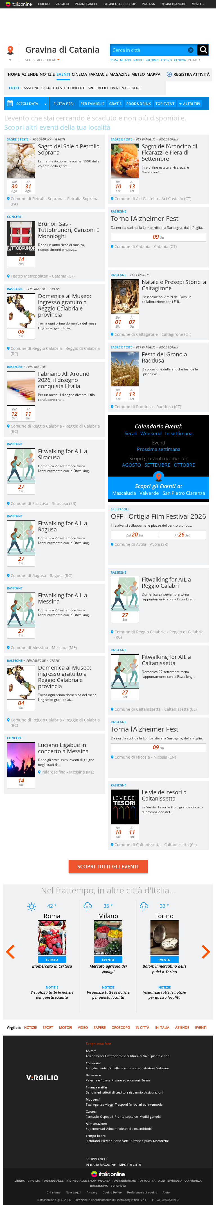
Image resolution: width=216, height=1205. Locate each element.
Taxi (89, 1104)
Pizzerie (106, 1141)
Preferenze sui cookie (142, 1192)
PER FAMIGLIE (92, 103)
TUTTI (13, 87)
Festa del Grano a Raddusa (164, 357)
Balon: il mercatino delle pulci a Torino (164, 968)
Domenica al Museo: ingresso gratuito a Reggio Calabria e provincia (64, 305)
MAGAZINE (119, 74)
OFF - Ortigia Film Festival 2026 (158, 516)
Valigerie (162, 1068)
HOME (14, 74)
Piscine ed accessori (126, 1080)
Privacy (92, 1192)
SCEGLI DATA (27, 103)
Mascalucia (124, 493)
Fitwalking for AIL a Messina (62, 598)
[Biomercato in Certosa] (52, 937)
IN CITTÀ (142, 1027)
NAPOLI (138, 60)
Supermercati (95, 1128)
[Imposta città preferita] (11, 50)
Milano (108, 915)
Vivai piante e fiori (156, 1056)
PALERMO (152, 60)
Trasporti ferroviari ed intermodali (139, 1104)
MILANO (125, 60)
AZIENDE (30, 74)
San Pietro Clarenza (184, 493)
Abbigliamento (96, 1068)
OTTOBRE (184, 465)
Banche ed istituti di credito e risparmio (114, 1092)
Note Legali (73, 1192)
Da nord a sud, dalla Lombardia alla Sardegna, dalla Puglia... (157, 227)
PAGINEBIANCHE (173, 4)
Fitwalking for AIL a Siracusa (62, 454)
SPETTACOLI (98, 87)
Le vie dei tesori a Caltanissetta (164, 795)
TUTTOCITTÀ (147, 1180)
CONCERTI (77, 87)
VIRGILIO (62, 4)
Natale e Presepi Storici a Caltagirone (174, 285)
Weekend (150, 433)
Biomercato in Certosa (52, 966)
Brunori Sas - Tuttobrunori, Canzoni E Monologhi (68, 230)
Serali (131, 433)
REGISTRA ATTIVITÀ (191, 74)
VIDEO (83, 1027)
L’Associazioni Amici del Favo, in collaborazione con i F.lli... (166, 299)
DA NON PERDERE (125, 87)
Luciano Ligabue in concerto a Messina (63, 748)
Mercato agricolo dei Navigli (108, 968)
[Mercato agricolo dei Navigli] (108, 937)
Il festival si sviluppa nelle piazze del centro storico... (151, 525)
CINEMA (79, 74)
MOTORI (65, 1027)
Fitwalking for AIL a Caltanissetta (166, 660)
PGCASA (148, 4)
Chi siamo (53, 1192)
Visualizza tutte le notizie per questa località (52, 995)
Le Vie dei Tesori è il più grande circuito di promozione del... (172, 809)
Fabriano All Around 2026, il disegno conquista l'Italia (63, 380)
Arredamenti (95, 1056)
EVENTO (52, 960)
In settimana (178, 433)
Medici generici (150, 1116)
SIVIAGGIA (174, 1180)
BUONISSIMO (99, 1185)
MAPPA (153, 74)
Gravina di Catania (62, 49)
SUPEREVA (118, 1185)
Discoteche (161, 1141)
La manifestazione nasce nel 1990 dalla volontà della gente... (69, 163)
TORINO (166, 60)
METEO (138, 74)
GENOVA (180, 60)
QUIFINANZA (193, 1180)
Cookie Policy (112, 1192)
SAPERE (100, 1027)
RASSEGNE (30, 87)
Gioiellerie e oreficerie (124, 1068)
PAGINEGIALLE (86, 4)
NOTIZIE (47, 74)
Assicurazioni (153, 1092)
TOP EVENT (165, 103)
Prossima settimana (158, 449)
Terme (145, 1080)
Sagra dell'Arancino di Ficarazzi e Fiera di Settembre (169, 152)
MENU (196, 4)
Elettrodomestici (117, 1056)
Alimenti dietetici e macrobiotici (129, 1128)
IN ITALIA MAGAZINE (101, 1164)
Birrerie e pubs (141, 1141)
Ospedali (106, 1116)
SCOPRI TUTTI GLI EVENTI (108, 866)
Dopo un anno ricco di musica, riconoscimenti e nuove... (61, 247)
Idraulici (136, 1056)
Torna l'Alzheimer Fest (144, 218)
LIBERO (44, 4)
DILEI (161, 1180)
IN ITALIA (194, 60)
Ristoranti (93, 1141)
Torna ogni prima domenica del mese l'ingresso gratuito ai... (67, 325)
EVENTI (63, 74)
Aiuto (166, 1192)
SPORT (48, 1027)
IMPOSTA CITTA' (129, 1164)
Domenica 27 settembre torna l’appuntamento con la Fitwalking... (64, 468)
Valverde (149, 493)
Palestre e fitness (98, 1080)
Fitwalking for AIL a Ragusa (62, 526)
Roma (52, 915)
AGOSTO (131, 465)
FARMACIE (98, 74)
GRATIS (115, 103)
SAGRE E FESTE (53, 87)
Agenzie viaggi (103, 1104)
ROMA (114, 60)
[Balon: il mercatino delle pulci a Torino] (164, 937)
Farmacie (92, 1116)
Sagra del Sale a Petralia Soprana (69, 149)
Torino (164, 915)
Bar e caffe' (121, 1141)
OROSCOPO (121, 1027)
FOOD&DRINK (138, 103)
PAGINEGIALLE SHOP (120, 4)
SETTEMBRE (157, 465)
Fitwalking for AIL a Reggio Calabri (166, 582)
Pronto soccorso (126, 1116)
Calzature (148, 1068)
